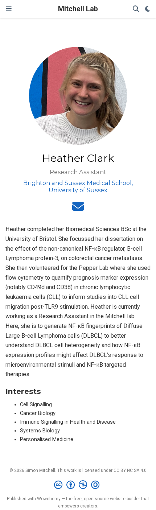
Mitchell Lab (78, 9)
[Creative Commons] (78, 485)
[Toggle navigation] (9, 9)
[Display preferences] (147, 9)
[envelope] (78, 208)
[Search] (136, 9)
